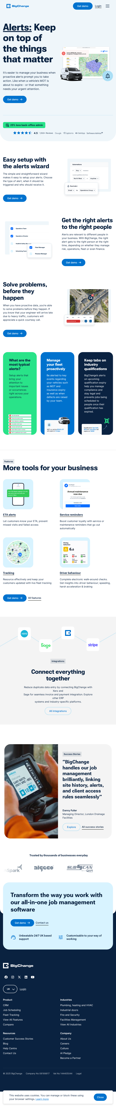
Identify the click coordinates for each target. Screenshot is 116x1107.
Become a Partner (70, 1057)
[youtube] (33, 977)
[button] (107, 6)
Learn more (42, 1099)
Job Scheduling (12, 1010)
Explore (71, 827)
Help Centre (10, 1048)
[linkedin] (26, 977)
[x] (19, 977)
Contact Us (9, 1053)
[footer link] (18, 966)
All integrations (58, 711)
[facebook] (6, 977)
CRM (5, 1005)
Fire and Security (70, 1014)
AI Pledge (65, 1053)
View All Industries (70, 1024)
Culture (64, 1048)
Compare (8, 1024)
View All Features (13, 1019)
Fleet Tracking (11, 1014)
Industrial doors (69, 1010)
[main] (19, 6)
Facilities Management (73, 1019)
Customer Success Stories (18, 1038)
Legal (78, 1073)
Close (100, 1097)
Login (23, 989)
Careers (64, 1043)
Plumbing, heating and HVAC (76, 1005)
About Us (65, 1038)
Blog (5, 1043)
